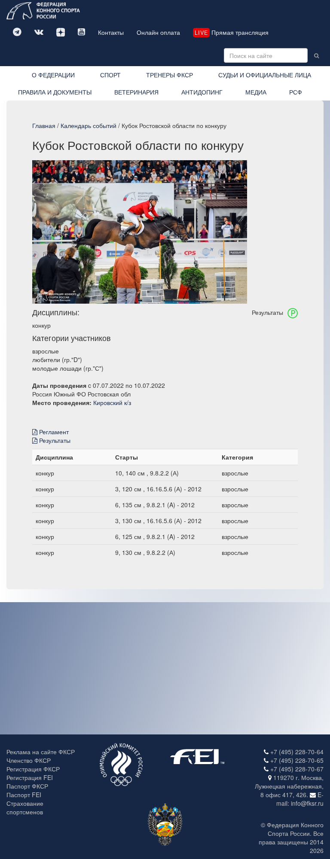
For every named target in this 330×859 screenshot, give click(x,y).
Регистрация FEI (29, 777)
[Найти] (316, 55)
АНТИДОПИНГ (202, 92)
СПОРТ (110, 74)
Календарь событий (88, 125)
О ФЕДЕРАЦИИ (53, 74)
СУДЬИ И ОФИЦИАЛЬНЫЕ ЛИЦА (264, 74)
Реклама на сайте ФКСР (40, 751)
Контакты (111, 32)
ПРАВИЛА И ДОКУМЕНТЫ (55, 92)
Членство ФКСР (28, 760)
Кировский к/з (112, 402)
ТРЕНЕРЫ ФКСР (169, 74)
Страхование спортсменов (24, 807)
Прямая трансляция (232, 32)
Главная (43, 125)
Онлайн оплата (158, 32)
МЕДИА (255, 92)
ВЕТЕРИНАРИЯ (136, 92)
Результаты (53, 440)
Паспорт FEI (23, 794)
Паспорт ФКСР (27, 786)
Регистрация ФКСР (33, 769)
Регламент (53, 431)
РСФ (295, 92)
